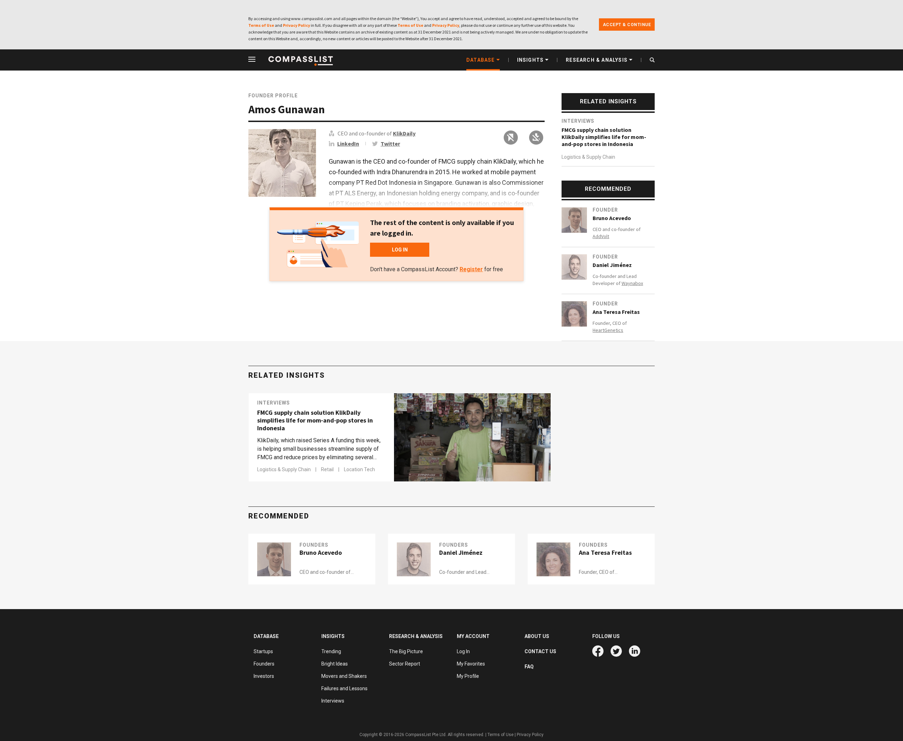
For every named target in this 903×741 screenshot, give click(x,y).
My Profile (468, 676)
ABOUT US (537, 636)
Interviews (578, 121)
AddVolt (601, 236)
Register (471, 269)
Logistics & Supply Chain (588, 157)
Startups (263, 651)
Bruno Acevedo (612, 217)
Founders (313, 544)
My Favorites (471, 664)
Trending (331, 651)
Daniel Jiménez (612, 264)
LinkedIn (348, 143)
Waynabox (632, 283)
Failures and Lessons (344, 688)
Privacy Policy (296, 25)
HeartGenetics (608, 330)
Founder (605, 209)
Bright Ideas (334, 664)
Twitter (390, 143)
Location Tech (359, 469)
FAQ (529, 666)
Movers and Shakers (344, 676)
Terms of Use (261, 25)
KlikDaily (404, 133)
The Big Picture (406, 651)
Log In (463, 651)
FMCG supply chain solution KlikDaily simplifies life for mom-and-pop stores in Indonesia (604, 136)
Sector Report (404, 664)
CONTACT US (540, 651)
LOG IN (400, 250)
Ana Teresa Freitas (616, 311)
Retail (328, 469)
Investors (264, 676)
